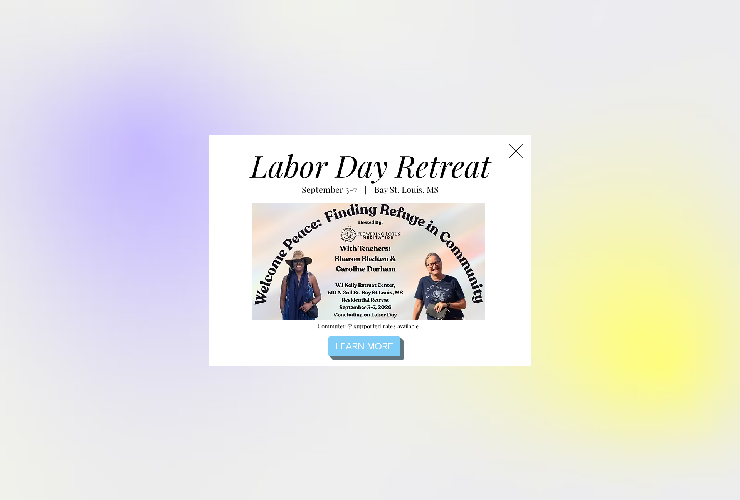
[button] (516, 151)
